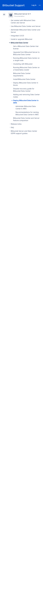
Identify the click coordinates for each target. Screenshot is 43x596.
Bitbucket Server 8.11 (22, 14)
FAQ (12, 127)
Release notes (16, 124)
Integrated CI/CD (17, 36)
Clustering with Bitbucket (22, 64)
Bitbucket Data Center (19, 43)
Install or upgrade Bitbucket (21, 39)
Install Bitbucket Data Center (24, 79)
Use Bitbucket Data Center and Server (25, 26)
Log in (34, 5)
